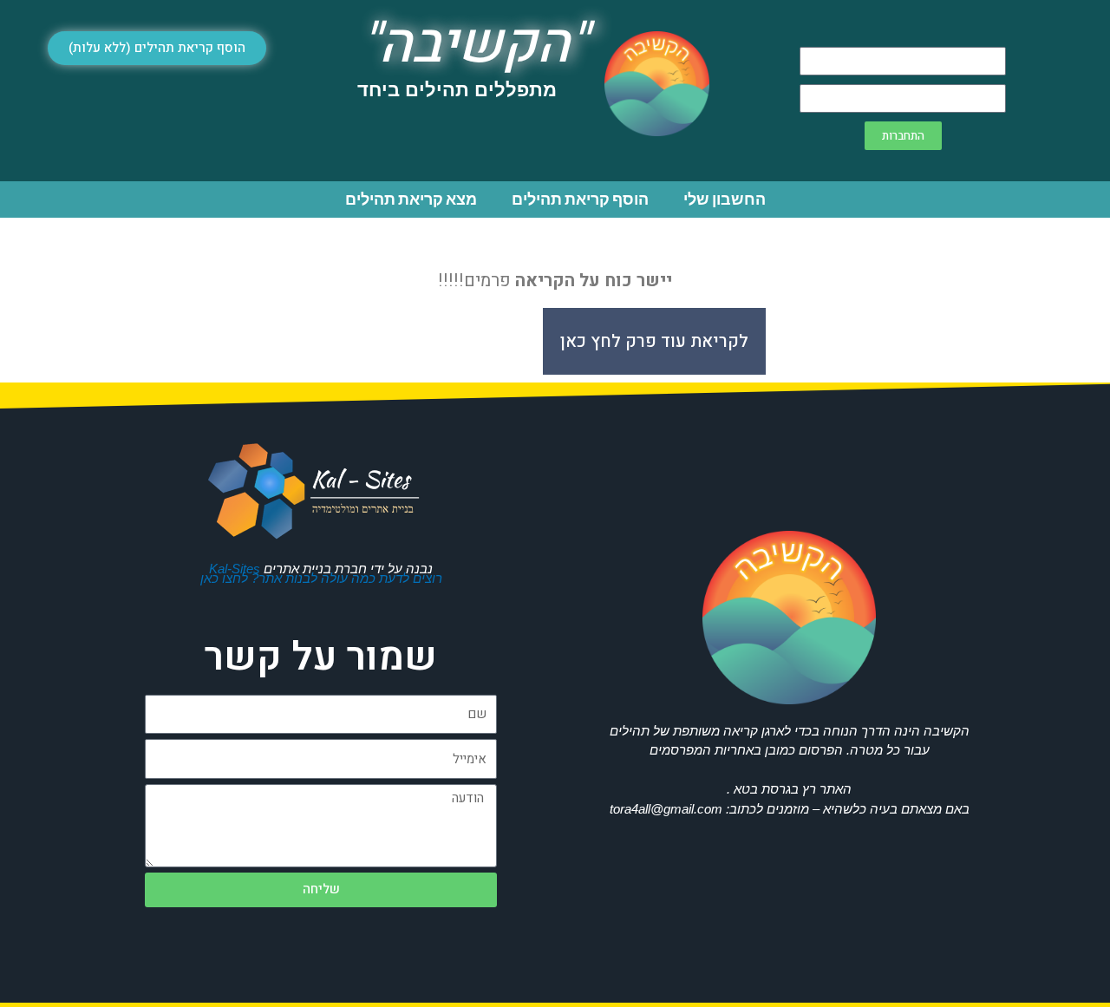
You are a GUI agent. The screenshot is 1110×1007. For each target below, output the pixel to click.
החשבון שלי (724, 199)
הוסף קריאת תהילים (580, 199)
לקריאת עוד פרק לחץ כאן (654, 341)
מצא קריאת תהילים (411, 199)
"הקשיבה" (474, 44)
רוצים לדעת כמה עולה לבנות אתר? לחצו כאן (321, 578)
